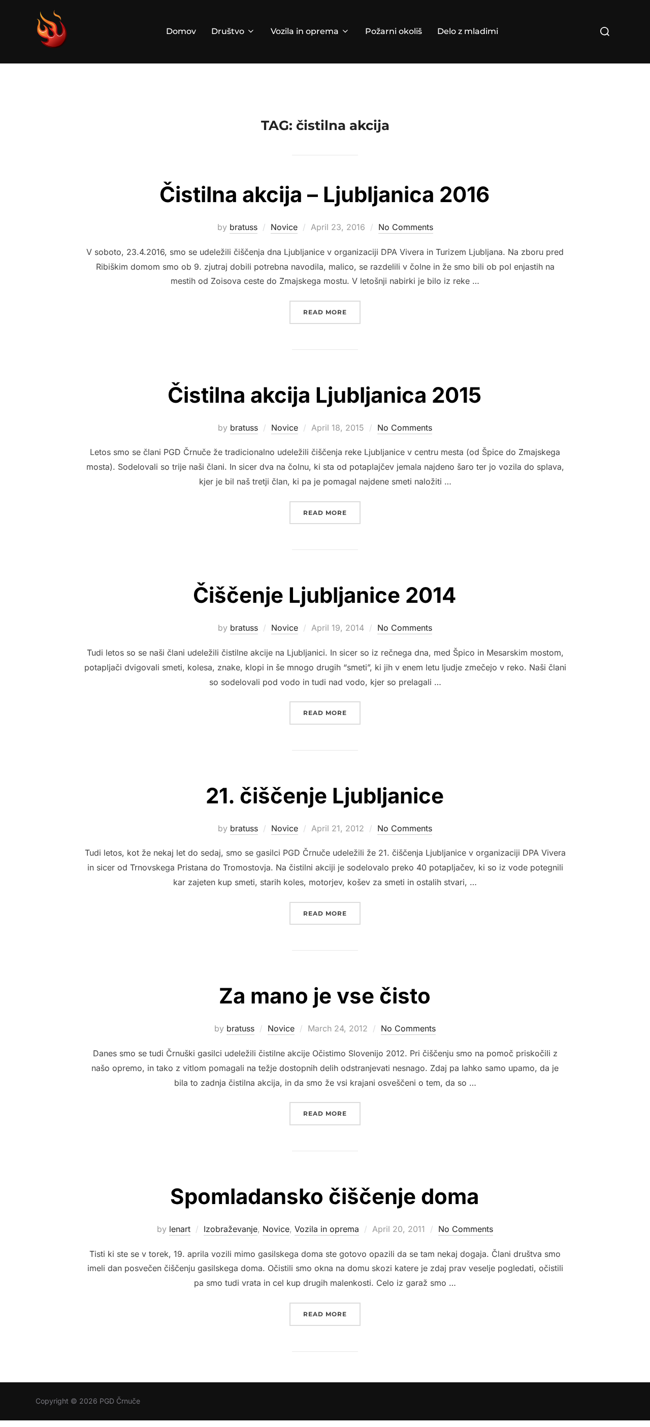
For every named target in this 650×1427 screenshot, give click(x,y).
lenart (179, 1229)
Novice (284, 227)
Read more (332, 312)
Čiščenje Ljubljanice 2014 (324, 595)
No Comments (405, 227)
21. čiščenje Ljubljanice (325, 795)
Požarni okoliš (393, 31)
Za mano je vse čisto (325, 996)
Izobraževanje (230, 1229)
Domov (181, 31)
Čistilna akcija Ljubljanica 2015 (324, 395)
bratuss (243, 227)
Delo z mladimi (467, 31)
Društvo (227, 31)
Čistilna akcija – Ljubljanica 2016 (324, 194)
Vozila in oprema (305, 31)
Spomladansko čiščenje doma (324, 1196)
